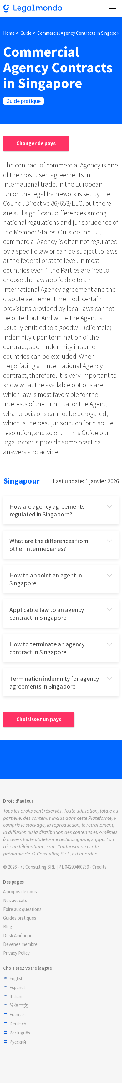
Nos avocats (15, 900)
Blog (7, 927)
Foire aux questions (22, 909)
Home (9, 33)
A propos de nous (20, 892)
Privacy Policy (16, 953)
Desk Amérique (18, 935)
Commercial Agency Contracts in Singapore (79, 33)
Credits (99, 867)
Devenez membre (20, 944)
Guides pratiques (19, 918)
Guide (26, 33)
